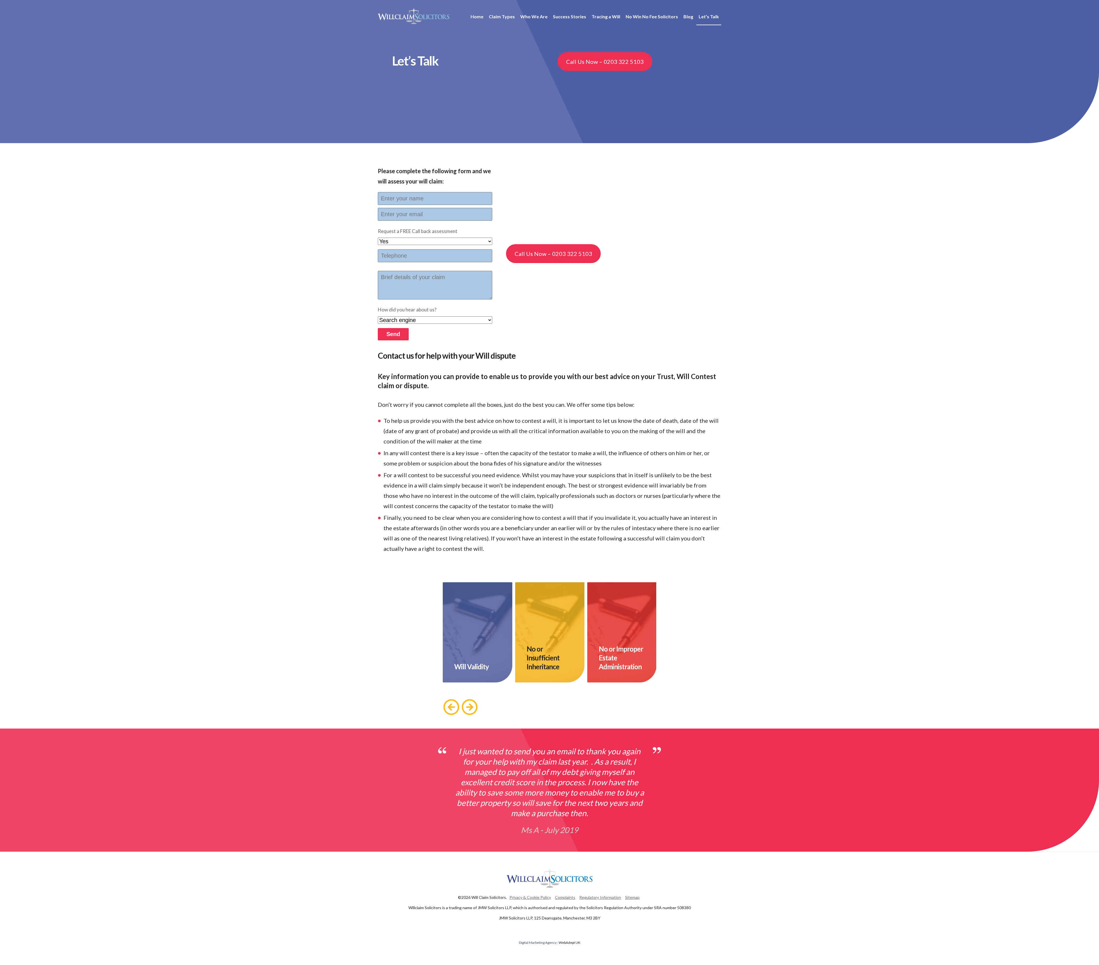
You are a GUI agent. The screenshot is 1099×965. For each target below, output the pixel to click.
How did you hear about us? (407, 310)
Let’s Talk (709, 16)
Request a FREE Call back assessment (417, 231)
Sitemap (632, 897)
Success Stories (569, 16)
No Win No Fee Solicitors (652, 16)
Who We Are (533, 16)
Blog (688, 16)
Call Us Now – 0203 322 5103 (605, 61)
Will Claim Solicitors (413, 16)
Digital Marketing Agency (538, 942)
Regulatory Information (600, 897)
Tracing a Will (606, 16)
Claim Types (502, 16)
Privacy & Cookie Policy (530, 897)
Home (477, 16)
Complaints (565, 897)
